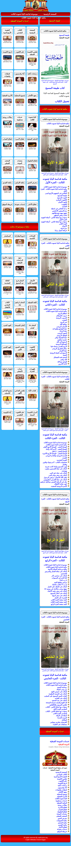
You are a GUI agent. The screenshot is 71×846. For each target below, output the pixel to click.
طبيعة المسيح (62, 195)
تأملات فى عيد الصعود (59, 700)
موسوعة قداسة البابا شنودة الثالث (24, 14)
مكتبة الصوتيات (62, 820)
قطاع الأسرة (62, 807)
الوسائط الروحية (61, 344)
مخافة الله (63, 324)
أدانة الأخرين (62, 364)
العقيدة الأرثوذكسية (60, 777)
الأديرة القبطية (62, 796)
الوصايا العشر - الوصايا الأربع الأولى (55, 447)
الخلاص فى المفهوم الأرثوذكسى (56, 193)
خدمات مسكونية (61, 801)
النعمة (65, 355)
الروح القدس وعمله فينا (59, 346)
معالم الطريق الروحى (59, 349)
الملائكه (64, 720)
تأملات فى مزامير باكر (59, 576)
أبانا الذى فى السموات (59, 578)
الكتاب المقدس (62, 774)
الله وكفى (63, 359)
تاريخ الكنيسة (62, 783)
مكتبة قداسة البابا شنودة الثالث (56, 311)
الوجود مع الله (62, 362)
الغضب (64, 320)
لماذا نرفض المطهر (60, 215)
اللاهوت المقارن (61, 200)
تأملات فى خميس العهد (59, 692)
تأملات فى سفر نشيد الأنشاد (57, 591)
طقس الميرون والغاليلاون (58, 705)
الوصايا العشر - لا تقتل (59, 451)
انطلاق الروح (62, 313)
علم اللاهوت (63, 781)
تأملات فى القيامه (61, 698)
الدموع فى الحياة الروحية (58, 353)
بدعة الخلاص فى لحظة (59, 209)
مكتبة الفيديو (62, 825)
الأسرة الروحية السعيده (59, 486)
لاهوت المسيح (62, 198)
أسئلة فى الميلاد (61, 715)
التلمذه (64, 458)
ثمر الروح (63, 322)
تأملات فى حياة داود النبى (58, 473)
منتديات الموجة (62, 814)
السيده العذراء (62, 718)
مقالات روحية (62, 805)
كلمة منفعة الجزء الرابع (59, 604)
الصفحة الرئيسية (50, 14)
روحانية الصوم (62, 687)
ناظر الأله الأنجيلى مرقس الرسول (55, 477)
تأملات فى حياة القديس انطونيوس (55, 480)
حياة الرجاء (63, 331)
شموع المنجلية (62, 794)
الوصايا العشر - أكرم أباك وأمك (56, 449)
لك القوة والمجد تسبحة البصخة (56, 703)
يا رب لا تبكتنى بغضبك (59, 584)
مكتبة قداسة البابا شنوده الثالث (34, 18)
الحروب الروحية (61, 318)
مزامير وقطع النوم (60, 582)
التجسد (64, 206)
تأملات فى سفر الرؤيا (59, 595)
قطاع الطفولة (62, 812)
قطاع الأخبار (63, 827)
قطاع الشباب (62, 810)
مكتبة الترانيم (62, 823)
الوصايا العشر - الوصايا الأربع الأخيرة (55, 453)
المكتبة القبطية (62, 803)
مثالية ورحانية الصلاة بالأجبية (57, 569)
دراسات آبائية (62, 785)
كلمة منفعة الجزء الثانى (59, 600)
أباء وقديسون (62, 788)
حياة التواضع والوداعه (60, 329)
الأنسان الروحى (61, 327)
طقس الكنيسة (62, 779)
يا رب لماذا (63, 580)
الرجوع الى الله (62, 342)
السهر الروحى (62, 333)
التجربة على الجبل (60, 598)
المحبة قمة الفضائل (60, 357)
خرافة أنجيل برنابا (61, 230)
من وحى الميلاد (61, 689)
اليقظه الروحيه (62, 335)
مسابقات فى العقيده (60, 724)
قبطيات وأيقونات (61, 790)
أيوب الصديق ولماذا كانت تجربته (56, 467)
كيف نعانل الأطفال (60, 484)
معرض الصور (62, 818)
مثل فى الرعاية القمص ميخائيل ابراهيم (53, 482)
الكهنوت (64, 204)
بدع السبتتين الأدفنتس (59, 211)
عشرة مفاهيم (62, 340)
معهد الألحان (63, 792)
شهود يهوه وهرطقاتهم (59, 213)
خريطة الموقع (62, 831)
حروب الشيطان (61, 316)
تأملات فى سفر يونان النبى (58, 475)
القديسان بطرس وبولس (58, 722)
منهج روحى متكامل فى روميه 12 (55, 589)
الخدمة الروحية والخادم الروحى (56, 456)
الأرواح (64, 226)
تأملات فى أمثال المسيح (58, 593)
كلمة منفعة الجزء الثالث (59, 602)
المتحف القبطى (61, 816)
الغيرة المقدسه (62, 460)
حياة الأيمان (63, 351)
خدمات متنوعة (62, 829)
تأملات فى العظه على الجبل (57, 587)
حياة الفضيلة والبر (61, 337)
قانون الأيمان (62, 202)
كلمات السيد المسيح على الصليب (55, 696)
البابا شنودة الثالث (61, 798)
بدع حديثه (63, 228)
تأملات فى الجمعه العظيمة (58, 694)
